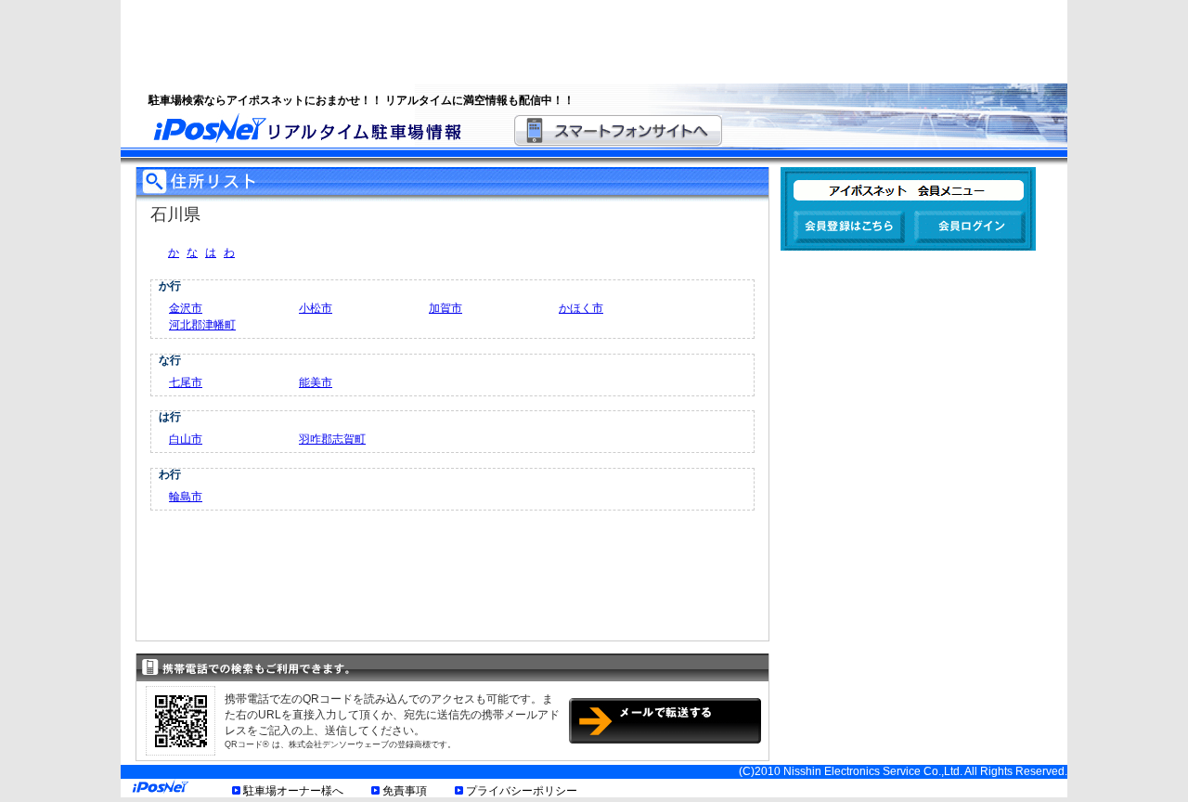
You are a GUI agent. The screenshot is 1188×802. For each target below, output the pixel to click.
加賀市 (445, 308)
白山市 (185, 439)
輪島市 (185, 496)
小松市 (315, 308)
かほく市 (581, 308)
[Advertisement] (571, 42)
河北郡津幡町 (202, 324)
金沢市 (185, 308)
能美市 (315, 382)
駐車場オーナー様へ (293, 790)
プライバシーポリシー (521, 790)
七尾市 (185, 382)
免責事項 (404, 790)
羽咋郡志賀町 (332, 439)
